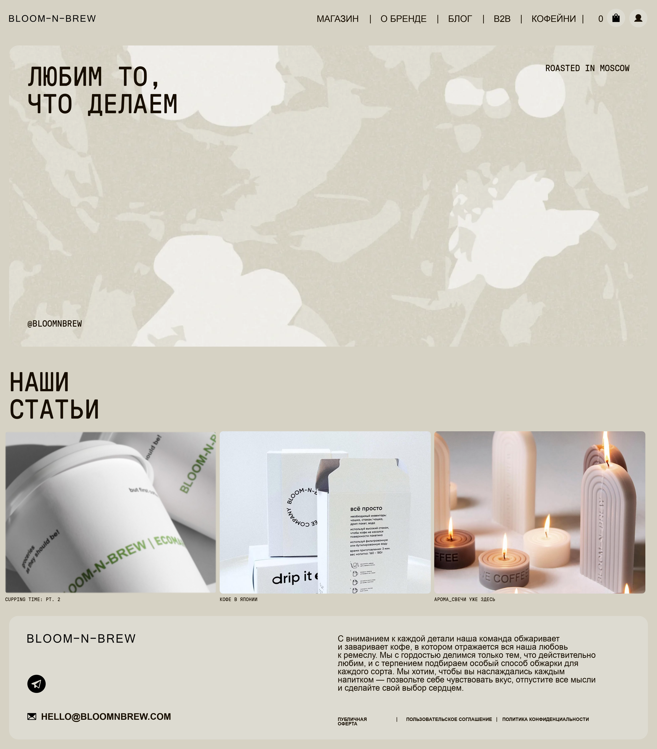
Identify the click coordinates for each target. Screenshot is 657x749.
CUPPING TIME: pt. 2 (32, 599)
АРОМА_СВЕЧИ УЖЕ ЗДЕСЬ (464, 599)
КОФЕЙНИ (554, 18)
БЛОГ (460, 18)
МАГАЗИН (338, 18)
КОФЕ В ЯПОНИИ (238, 599)
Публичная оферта (352, 722)
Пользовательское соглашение (449, 719)
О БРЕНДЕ (404, 18)
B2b (502, 18)
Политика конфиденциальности (545, 719)
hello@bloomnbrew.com (106, 717)
